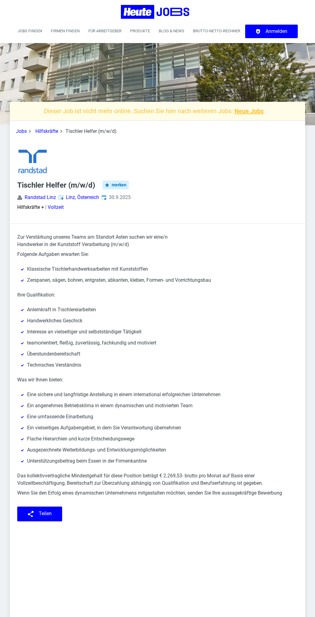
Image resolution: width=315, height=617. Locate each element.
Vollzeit (56, 207)
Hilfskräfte (46, 131)
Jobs (21, 131)
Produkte (140, 31)
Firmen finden (65, 31)
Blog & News (171, 31)
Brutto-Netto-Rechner (216, 31)
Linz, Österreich (82, 197)
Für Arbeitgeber (105, 31)
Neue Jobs (249, 111)
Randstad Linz (40, 197)
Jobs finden (30, 31)
